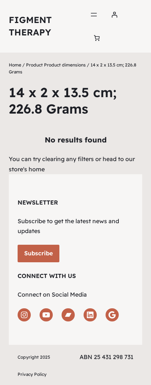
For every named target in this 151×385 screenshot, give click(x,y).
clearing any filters (68, 159)
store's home (27, 169)
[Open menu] (93, 14)
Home (15, 65)
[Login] (114, 14)
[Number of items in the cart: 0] (96, 38)
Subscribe (38, 253)
